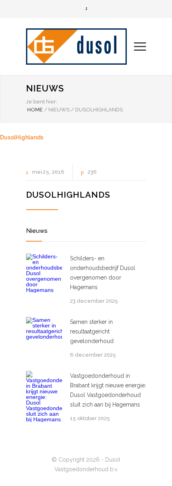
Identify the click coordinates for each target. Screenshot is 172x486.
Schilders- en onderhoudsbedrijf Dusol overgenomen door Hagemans (102, 272)
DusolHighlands (21, 137)
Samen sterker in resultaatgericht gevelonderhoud (92, 331)
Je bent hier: (41, 102)
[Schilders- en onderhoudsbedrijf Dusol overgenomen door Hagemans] (44, 273)
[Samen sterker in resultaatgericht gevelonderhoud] (44, 335)
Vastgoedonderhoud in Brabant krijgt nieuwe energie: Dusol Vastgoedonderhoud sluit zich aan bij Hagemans (108, 390)
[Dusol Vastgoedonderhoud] (80, 46)
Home (35, 110)
